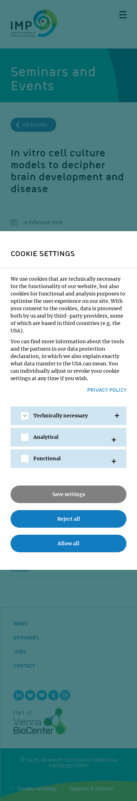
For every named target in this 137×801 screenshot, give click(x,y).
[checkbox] (24, 415)
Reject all (68, 519)
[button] (68, 415)
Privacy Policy (106, 389)
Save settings (68, 494)
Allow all (68, 543)
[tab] (68, 415)
